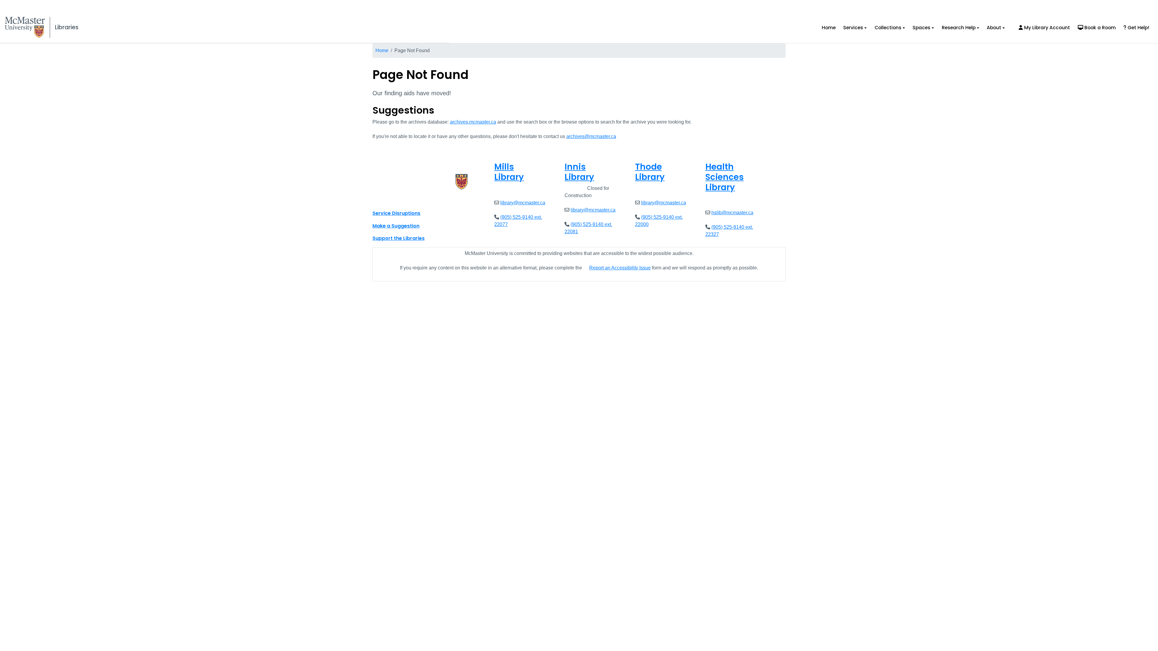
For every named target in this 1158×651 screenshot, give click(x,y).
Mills (509, 172)
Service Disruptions (396, 213)
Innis (579, 172)
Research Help (959, 27)
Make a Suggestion (395, 225)
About (994, 27)
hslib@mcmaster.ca (732, 212)
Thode (650, 172)
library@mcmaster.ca (522, 202)
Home (829, 27)
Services (853, 27)
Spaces (921, 27)
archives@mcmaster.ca (591, 136)
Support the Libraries (398, 238)
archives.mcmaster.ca (473, 121)
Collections (888, 27)
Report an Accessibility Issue (620, 267)
